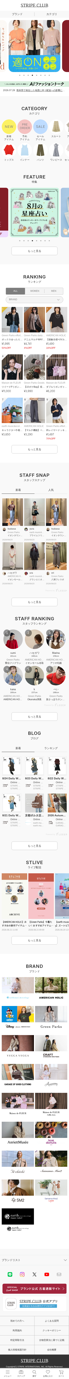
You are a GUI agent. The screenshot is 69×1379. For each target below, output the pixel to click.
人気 (51, 489)
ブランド (17, 14)
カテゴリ (51, 14)
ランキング (51, 748)
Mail (59, 1274)
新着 (18, 489)
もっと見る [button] (34, 250)
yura (32, 528)
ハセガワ (12, 573)
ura (31, 573)
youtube (46, 1274)
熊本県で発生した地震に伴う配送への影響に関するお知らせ (41, 90)
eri (52, 573)
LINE (10, 1274)
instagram (22, 1274)
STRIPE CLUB (34, 5)
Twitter (34, 1274)
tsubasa (12, 528)
